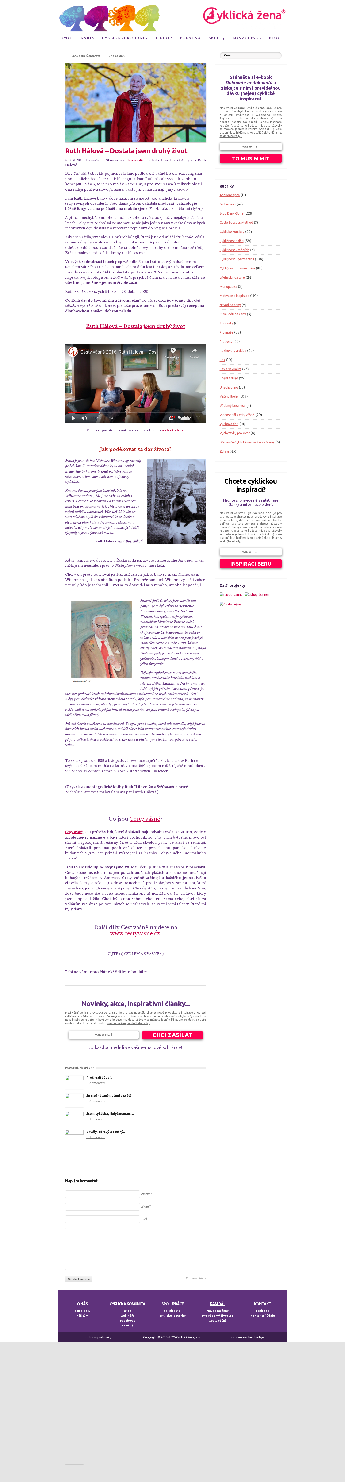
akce (127, 1310)
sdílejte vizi (172, 1310)
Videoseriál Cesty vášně (237, 415)
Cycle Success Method (236, 222)
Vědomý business (232, 406)
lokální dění (127, 1325)
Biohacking (228, 204)
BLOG (275, 38)
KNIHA (87, 38)
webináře (127, 1315)
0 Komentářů (117, 55)
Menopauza (228, 287)
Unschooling (229, 387)
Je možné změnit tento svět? (109, 1095)
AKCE (213, 38)
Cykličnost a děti (232, 241)
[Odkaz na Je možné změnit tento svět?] (74, 1100)
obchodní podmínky (97, 1337)
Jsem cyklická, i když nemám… (110, 1114)
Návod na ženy (230, 305)
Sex (222, 360)
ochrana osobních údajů (247, 1337)
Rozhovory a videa (233, 351)
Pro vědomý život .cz (217, 1315)
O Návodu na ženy (233, 314)
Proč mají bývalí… (100, 1077)
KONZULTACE (246, 38)
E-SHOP (164, 38)
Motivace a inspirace (234, 296)
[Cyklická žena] (172, 30)
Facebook (127, 1320)
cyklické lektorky (172, 1315)
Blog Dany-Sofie (232, 213)
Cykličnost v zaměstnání (237, 268)
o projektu (82, 1310)
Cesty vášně (218, 1320)
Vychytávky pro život (235, 433)
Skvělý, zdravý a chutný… (106, 1132)
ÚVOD (66, 38)
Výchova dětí (229, 424)
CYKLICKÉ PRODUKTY (125, 38)
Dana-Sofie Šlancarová (85, 55)
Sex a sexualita (230, 369)
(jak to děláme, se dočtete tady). (128, 1023)
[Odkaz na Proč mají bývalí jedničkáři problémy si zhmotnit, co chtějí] (74, 1082)
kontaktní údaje (262, 1315)
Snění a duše (229, 378)
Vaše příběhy (229, 396)
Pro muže (226, 332)
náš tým (82, 1315)
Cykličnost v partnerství (237, 259)
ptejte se (262, 1310)
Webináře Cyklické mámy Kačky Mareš (247, 442)
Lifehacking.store (232, 277)
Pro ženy (226, 341)
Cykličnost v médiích (234, 250)
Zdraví (224, 451)
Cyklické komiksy (232, 232)
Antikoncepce (230, 195)
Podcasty (226, 323)
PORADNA (190, 38)
